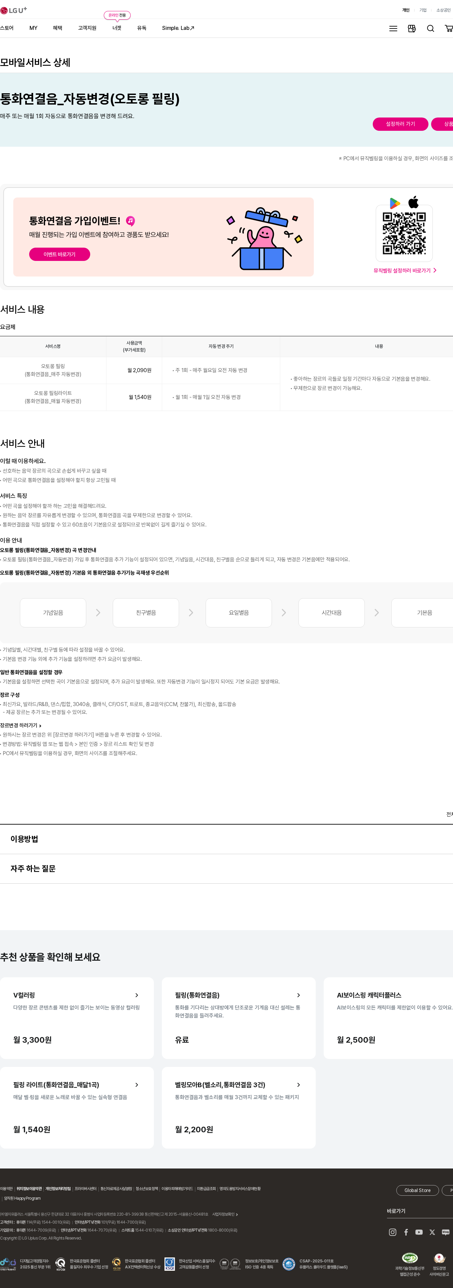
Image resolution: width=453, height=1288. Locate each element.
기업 (423, 10)
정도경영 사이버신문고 (439, 1258)
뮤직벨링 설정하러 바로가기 (402, 271)
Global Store (417, 1190)
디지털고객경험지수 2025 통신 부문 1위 (35, 1264)
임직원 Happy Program (22, 1198)
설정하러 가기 (400, 124)
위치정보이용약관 (29, 1188)
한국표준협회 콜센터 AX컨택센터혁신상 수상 (142, 1264)
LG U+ (13, 11)
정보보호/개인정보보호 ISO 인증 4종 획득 (261, 1264)
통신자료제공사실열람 (116, 1188)
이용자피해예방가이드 (177, 1188)
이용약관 (6, 1188)
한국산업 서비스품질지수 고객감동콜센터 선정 (197, 1264)
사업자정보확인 (223, 1214)
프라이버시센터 (86, 1188)
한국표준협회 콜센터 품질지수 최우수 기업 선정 (89, 1264)
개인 (405, 10)
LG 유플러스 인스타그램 (392, 1232)
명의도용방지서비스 (234, 1188)
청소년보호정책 (147, 1188)
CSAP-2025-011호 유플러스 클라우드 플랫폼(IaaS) (323, 1264)
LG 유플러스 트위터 (432, 1232)
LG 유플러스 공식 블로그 (445, 1232)
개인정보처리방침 (58, 1188)
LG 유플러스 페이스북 (406, 1232)
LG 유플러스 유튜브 (419, 1232)
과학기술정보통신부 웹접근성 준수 (409, 1258)
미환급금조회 (206, 1188)
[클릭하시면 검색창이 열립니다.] (430, 28)
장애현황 (254, 1188)
